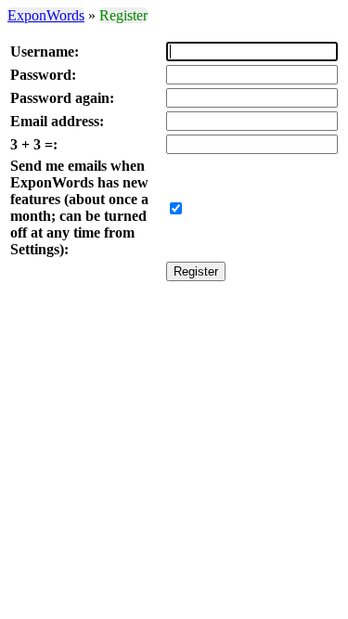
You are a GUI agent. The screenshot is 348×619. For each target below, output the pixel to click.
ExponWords (45, 15)
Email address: (57, 121)
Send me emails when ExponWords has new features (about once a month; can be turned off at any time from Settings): (79, 207)
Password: (43, 75)
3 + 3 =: (34, 144)
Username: (44, 51)
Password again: (62, 98)
